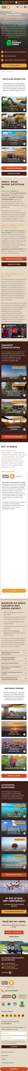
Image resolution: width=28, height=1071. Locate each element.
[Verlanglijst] (17, 7)
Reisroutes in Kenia (14, 173)
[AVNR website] (15, 1004)
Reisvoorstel (14, 1069)
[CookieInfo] (12, 476)
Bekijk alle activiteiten (14, 874)
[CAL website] (9, 1004)
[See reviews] (14, 966)
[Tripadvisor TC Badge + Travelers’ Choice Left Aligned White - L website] (14, 42)
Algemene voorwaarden (7, 1052)
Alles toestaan (13, 590)
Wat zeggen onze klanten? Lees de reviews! (12, 959)
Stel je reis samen (14, 65)
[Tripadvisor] (6, 1015)
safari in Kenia (12, 210)
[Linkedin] (23, 1015)
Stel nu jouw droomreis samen (14, 911)
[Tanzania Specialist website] (8, 996)
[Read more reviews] (14, 2)
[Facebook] (19, 1015)
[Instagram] (14, 1015)
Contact (3, 1059)
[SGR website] (3, 1004)
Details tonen (13, 595)
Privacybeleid (4, 1055)
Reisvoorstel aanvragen (14, 168)
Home (3, 71)
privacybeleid (12, 1043)
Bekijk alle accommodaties (14, 436)
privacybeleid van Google (8, 508)
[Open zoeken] (21, 7)
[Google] (10, 1015)
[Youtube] (2, 1015)
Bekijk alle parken (14, 775)
